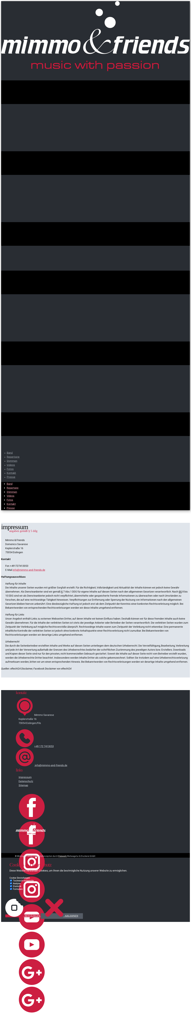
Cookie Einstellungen (20, 878)
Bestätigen (32, 915)
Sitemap (23, 785)
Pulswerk (62, 856)
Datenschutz (26, 781)
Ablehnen (71, 915)
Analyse (17, 883)
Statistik (17, 886)
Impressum (25, 777)
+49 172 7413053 (44, 746)
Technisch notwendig (23, 880)
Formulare (18, 889)
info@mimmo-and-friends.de (29, 569)
